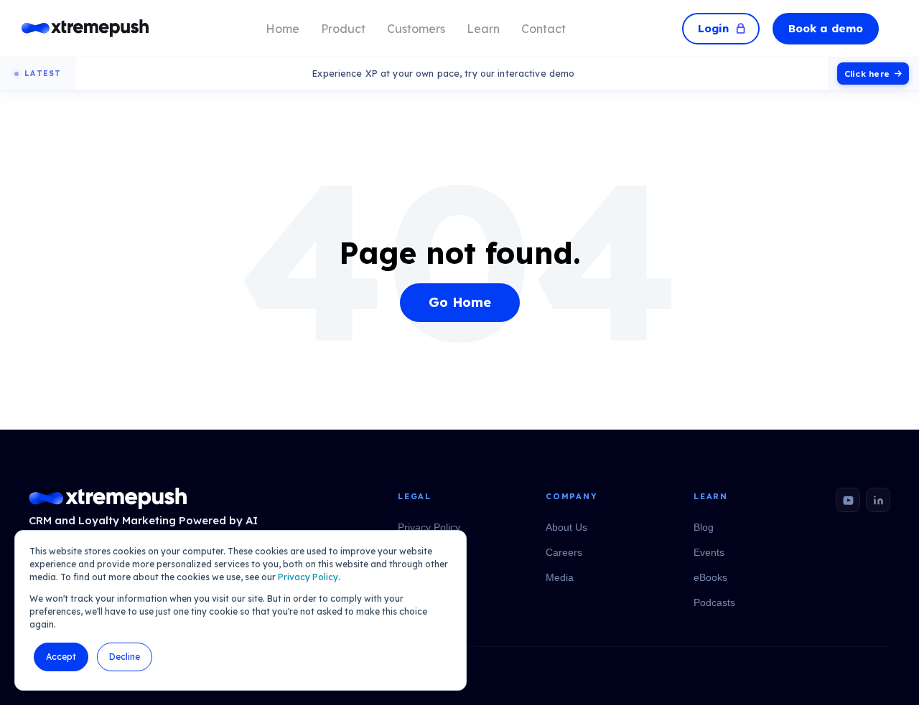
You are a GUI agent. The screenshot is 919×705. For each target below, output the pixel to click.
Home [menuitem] (282, 29)
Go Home (460, 302)
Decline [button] (124, 656)
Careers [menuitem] (564, 552)
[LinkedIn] (878, 500)
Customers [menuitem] (416, 29)
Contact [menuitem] (543, 29)
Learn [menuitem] (483, 29)
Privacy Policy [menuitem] (429, 527)
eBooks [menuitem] (710, 577)
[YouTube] (848, 500)
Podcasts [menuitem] (714, 602)
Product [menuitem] (343, 29)
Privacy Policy (308, 577)
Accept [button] (61, 656)
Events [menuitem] (709, 552)
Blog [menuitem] (704, 527)
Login (713, 28)
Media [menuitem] (560, 577)
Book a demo (825, 28)
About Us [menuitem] (566, 527)
